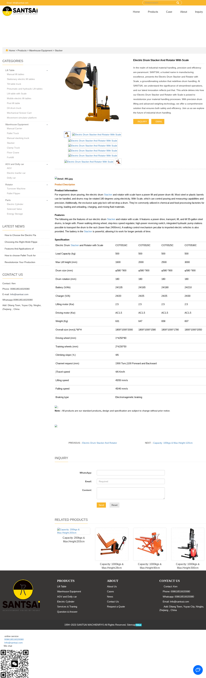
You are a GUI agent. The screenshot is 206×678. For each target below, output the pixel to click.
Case (169, 11)
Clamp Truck (13, 147)
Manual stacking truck (18, 138)
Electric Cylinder (15, 204)
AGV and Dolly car (14, 164)
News (110, 596)
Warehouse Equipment (40, 50)
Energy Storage (15, 213)
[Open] (0, 631)
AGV (9, 168)
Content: (87, 490)
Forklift (10, 157)
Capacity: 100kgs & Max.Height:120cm (173, 443)
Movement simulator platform (22, 117)
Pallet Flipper (13, 193)
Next (124, 94)
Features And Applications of (19, 248)
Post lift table (13, 103)
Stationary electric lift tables (21, 79)
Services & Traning (67, 606)
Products (153, 11)
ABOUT (112, 581)
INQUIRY (142, 121)
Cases (110, 591)
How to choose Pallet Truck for (20, 255)
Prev (61, 94)
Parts (8, 200)
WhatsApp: (86, 472)
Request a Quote (116, 606)
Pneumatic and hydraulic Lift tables (24, 88)
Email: (88, 481)
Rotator (9, 184)
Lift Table (9, 70)
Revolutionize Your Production (20, 262)
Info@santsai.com (19, 294)
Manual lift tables (15, 74)
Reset (114, 505)
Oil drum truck (14, 108)
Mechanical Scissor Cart (19, 113)
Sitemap (131, 624)
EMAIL (158, 121)
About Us (112, 586)
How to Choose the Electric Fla (20, 235)
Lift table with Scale (17, 93)
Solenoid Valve (14, 209)
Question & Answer (67, 611)
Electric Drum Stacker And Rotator (99, 443)
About (183, 11)
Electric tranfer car (16, 173)
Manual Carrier (14, 128)
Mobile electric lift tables (19, 98)
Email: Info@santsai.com (17, 3)
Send (101, 505)
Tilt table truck (14, 84)
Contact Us (113, 601)
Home (136, 11)
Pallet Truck (13, 133)
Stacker (58, 50)
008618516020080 (13, 639)
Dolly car (11, 177)
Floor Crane (13, 152)
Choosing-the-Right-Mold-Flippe (21, 242)
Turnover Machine (16, 188)
